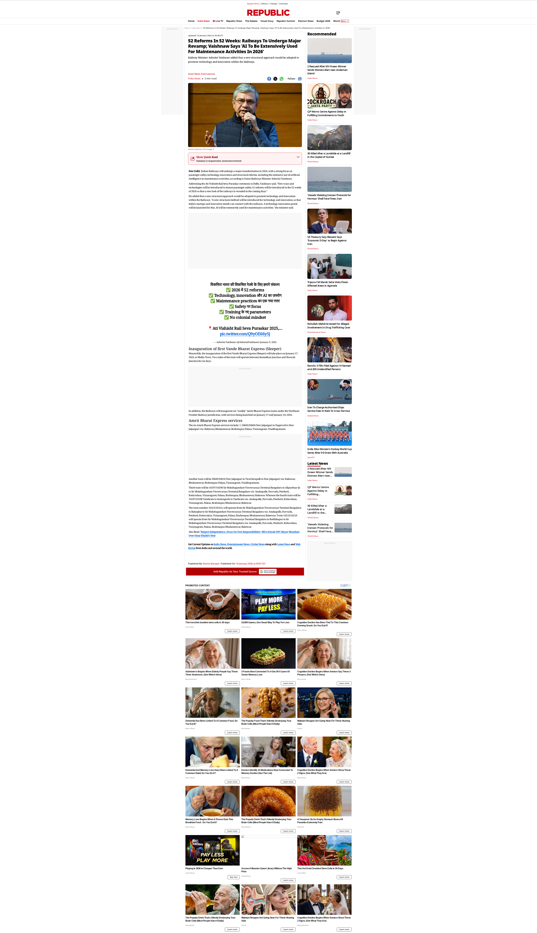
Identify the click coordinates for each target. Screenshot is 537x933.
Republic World (253, 4)
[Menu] (337, 12)
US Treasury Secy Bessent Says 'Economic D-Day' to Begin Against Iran (326, 240)
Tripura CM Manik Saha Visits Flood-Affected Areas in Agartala (327, 284)
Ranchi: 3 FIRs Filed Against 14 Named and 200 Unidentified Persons (328, 367)
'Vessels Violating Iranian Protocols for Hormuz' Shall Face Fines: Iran (329, 197)
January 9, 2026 (268, 342)
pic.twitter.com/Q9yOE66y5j (245, 333)
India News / (197, 28)
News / (188, 28)
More (343, 21)
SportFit (311, 458)
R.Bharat (264, 4)
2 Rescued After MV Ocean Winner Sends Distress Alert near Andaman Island (327, 70)
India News (194, 78)
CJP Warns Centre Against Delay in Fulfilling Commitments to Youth (326, 113)
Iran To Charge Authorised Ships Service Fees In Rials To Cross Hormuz (328, 409)
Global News (313, 416)
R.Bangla (273, 4)
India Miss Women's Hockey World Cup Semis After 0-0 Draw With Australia (329, 450)
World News (313, 162)
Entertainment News (316, 332)
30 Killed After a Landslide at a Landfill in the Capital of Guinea (328, 155)
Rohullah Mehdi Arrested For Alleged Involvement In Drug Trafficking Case (328, 325)
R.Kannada (283, 4)
